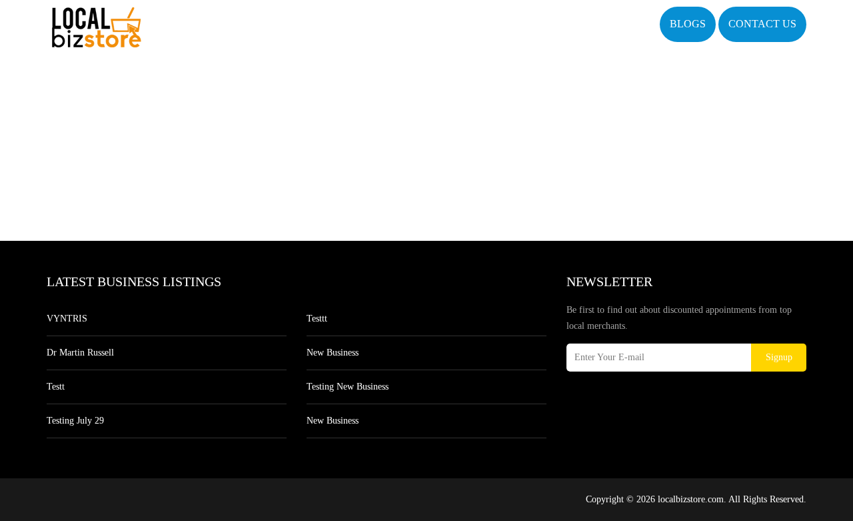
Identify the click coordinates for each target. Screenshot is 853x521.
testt (56, 387)
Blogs (688, 23)
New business (333, 353)
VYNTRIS (67, 319)
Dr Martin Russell (80, 353)
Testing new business (348, 387)
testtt (317, 319)
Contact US (762, 23)
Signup (779, 357)
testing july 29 (75, 421)
